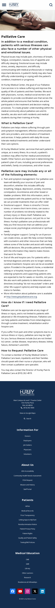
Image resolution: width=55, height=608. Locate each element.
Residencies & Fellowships (27, 582)
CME (27, 559)
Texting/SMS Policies (27, 542)
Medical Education (27, 553)
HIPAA (27, 506)
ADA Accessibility (27, 471)
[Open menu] (4, 5)
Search (28, 419)
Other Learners (27, 573)
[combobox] (51, 5)
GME (27, 564)
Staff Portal (27, 489)
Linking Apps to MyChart (27, 520)
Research (27, 577)
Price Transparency (28, 515)
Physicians (27, 450)
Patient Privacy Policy (27, 529)
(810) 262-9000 (28, 408)
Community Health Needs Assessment (27, 476)
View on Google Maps (27, 413)
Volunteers (27, 454)
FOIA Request (27, 480)
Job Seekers (27, 445)
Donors (27, 436)
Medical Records (27, 511)
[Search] (51, 5)
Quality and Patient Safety (27, 538)
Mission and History (27, 485)
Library (27, 568)
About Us (27, 465)
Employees (27, 440)
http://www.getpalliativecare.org (21, 296)
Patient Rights (27, 533)
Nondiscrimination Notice (27, 524)
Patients (27, 500)
